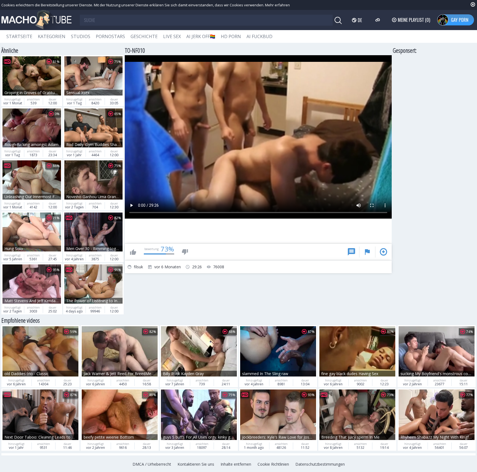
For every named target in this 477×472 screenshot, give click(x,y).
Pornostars (110, 36)
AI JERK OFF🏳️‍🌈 (200, 36)
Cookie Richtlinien (273, 464)
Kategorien (51, 36)
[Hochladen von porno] (378, 19)
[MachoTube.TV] (36, 20)
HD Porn (231, 36)
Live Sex (172, 36)
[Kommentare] (351, 252)
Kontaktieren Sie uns (195, 464)
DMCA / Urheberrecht (151, 464)
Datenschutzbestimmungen (320, 464)
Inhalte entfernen (236, 464)
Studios (80, 36)
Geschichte (144, 36)
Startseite (19, 36)
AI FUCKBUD (259, 36)
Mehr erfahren (277, 4)
